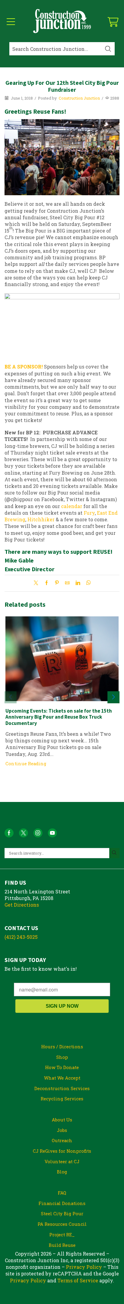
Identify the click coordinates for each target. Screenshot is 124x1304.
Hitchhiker (40, 519)
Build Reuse (62, 1245)
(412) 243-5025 (21, 937)
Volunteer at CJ (62, 1161)
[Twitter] (37, 583)
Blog (62, 1172)
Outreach (62, 1140)
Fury (89, 513)
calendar (71, 506)
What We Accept (62, 1078)
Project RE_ (62, 1235)
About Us (62, 1120)
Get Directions (22, 905)
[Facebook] (46, 583)
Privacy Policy (84, 1267)
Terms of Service (77, 1280)
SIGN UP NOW (62, 1006)
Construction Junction (79, 98)
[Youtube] (52, 832)
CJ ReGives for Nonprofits (62, 1151)
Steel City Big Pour (62, 1213)
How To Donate (62, 1067)
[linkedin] (78, 583)
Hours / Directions (62, 1047)
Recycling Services (62, 1099)
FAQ (62, 1193)
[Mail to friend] (67, 583)
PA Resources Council (62, 1224)
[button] (113, 697)
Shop (62, 1057)
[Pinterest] (57, 583)
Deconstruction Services (62, 1088)
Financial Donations (62, 1203)
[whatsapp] (87, 583)
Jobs (62, 1130)
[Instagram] (37, 832)
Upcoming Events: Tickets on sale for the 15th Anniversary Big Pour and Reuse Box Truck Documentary (58, 716)
